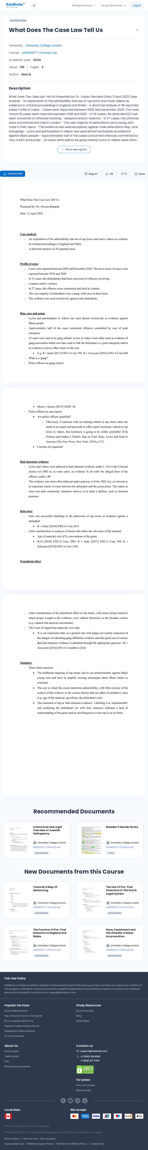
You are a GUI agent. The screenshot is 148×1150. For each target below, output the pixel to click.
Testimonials (12, 1056)
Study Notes (82, 1020)
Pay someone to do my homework (23, 1015)
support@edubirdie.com (62, 992)
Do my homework (14, 1036)
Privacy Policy (12, 1138)
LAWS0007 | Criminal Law (39, 53)
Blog (78, 1015)
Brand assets (83, 1090)
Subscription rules (14, 1143)
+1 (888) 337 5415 (89, 1060)
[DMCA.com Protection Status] (109, 1069)
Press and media (85, 1085)
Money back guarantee (17, 1066)
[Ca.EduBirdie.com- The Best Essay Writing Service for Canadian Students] (8, 1118)
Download (15, 173)
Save (142, 174)
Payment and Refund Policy (71, 1143)
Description (20, 88)
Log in (137, 5)
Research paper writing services (22, 1025)
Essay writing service (16, 1010)
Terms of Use (30, 1138)
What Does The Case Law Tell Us (56, 30)
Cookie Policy (97, 1143)
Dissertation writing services (20, 1031)
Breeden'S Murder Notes (122, 827)
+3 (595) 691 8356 (90, 1056)
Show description (76, 149)
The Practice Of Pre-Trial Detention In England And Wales (49, 933)
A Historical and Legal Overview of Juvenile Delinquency (47, 830)
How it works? (12, 1051)
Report (93, 174)
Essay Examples (85, 1010)
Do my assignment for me (19, 1020)
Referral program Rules (40, 1143)
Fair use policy (48, 1138)
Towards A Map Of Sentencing (45, 888)
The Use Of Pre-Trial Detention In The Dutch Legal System (121, 890)
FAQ (7, 1061)
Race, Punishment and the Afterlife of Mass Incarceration (121, 933)
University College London (43, 45)
